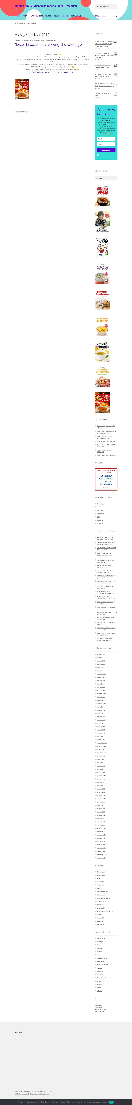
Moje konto (18, 1032)
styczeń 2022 (101, 661)
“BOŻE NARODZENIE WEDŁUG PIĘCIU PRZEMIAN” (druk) (52, 72)
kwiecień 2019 (101, 710)
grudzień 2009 (101, 848)
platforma (100, 520)
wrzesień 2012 (101, 799)
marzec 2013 (101, 789)
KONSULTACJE (76, 16)
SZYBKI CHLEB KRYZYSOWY (105, 602)
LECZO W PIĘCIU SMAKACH (105, 586)
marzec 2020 (101, 687)
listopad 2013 (101, 779)
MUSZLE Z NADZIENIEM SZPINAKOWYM (104, 592)
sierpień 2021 (101, 664)
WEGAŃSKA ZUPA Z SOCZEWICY (106, 612)
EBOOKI (65, 16)
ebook (99, 507)
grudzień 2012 (101, 795)
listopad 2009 (101, 851)
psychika (100, 904)
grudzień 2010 (101, 828)
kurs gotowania (102, 891)
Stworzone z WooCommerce (39, 1094)
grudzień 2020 (101, 674)
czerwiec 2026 (101, 654)
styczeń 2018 (101, 726)
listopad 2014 (101, 749)
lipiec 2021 (100, 667)
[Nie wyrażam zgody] (130, 1102)
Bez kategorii (25, 112)
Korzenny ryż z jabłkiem (108, 441)
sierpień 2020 (101, 680)
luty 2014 (100, 769)
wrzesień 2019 (101, 703)
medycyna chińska (102, 898)
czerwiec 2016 (101, 733)
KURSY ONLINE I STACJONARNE (40, 16)
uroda (99, 914)
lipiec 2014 (100, 759)
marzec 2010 (101, 841)
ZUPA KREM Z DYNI (111, 455)
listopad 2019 (101, 697)
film (98, 878)
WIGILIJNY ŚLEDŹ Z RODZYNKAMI (106, 623)
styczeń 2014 (101, 772)
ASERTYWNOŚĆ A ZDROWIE (105, 560)
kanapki (99, 882)
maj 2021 (100, 671)
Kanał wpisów (99, 1007)
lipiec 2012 (100, 805)
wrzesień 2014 (101, 756)
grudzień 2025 (101, 657)
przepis (99, 901)
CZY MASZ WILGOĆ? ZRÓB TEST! (106, 548)
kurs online (100, 513)
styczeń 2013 (101, 792)
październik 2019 (102, 700)
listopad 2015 (101, 739)
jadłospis (100, 510)
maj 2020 (100, 684)
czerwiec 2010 (101, 838)
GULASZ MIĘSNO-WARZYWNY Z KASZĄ (106, 432)
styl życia (100, 908)
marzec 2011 (101, 825)
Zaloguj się (98, 1005)
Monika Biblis (40, 40)
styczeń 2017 (101, 730)
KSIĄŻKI (57, 16)
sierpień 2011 (101, 818)
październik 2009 (102, 854)
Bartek (99, 436)
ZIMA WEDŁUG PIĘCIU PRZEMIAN (106, 633)
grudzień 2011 (101, 815)
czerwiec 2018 (101, 720)
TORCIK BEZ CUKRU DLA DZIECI (106, 628)
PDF (98, 517)
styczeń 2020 (101, 690)
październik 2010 (102, 831)
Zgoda (111, 1102)
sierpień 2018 (101, 716)
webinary (100, 523)
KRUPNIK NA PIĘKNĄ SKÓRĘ (105, 576)
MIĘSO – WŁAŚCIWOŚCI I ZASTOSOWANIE (104, 597)
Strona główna (21, 23)
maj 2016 (100, 736)
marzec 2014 (101, 766)
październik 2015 (102, 743)
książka (99, 885)
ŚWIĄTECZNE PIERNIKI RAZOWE (106, 617)
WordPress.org (99, 1012)
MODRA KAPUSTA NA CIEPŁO (105, 607)
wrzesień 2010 (101, 835)
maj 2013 (100, 785)
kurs (98, 888)
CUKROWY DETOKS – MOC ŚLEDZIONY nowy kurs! (104, 554)
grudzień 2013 (101, 776)
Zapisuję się (106, 150)
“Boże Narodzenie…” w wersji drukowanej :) (48, 44)
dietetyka (100, 875)
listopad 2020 (101, 677)
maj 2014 (100, 762)
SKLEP (25, 16)
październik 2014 (102, 753)
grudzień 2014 (101, 746)
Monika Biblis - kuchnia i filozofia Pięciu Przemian (46, 6)
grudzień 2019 (101, 693)
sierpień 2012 (101, 802)
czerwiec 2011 (101, 822)
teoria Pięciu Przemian (104, 911)
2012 (28, 23)
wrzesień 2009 (101, 858)
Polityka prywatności (22, 1094)
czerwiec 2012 (101, 808)
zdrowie (99, 924)
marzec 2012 (101, 812)
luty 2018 (100, 723)
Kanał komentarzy (100, 1009)
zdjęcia (99, 921)
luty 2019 (100, 713)
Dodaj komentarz (51, 40)
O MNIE (17, 16)
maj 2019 (100, 707)
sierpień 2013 (101, 782)
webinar (99, 918)
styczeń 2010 (101, 844)
